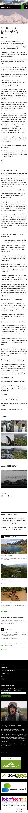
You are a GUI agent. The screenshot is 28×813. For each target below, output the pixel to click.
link (8, 638)
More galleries (5, 611)
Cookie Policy (7, 806)
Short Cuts (8, 629)
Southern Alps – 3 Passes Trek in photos (10, 558)
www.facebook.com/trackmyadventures (12, 309)
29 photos (11, 602)
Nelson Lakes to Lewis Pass (8, 670)
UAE (2, 676)
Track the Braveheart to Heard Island (10, 643)
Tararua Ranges (6, 673)
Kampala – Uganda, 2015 (6, 605)
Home (2, 664)
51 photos (11, 555)
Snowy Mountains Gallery (7, 581)
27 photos (11, 579)
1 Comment (6, 559)
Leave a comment (8, 645)
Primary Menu (26, 7)
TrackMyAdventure (6, 696)
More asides (4, 649)
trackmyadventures (7, 7)
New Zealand (4, 667)
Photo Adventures (11, 536)
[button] (7, 426)
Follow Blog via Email (7, 685)
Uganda (3, 679)
